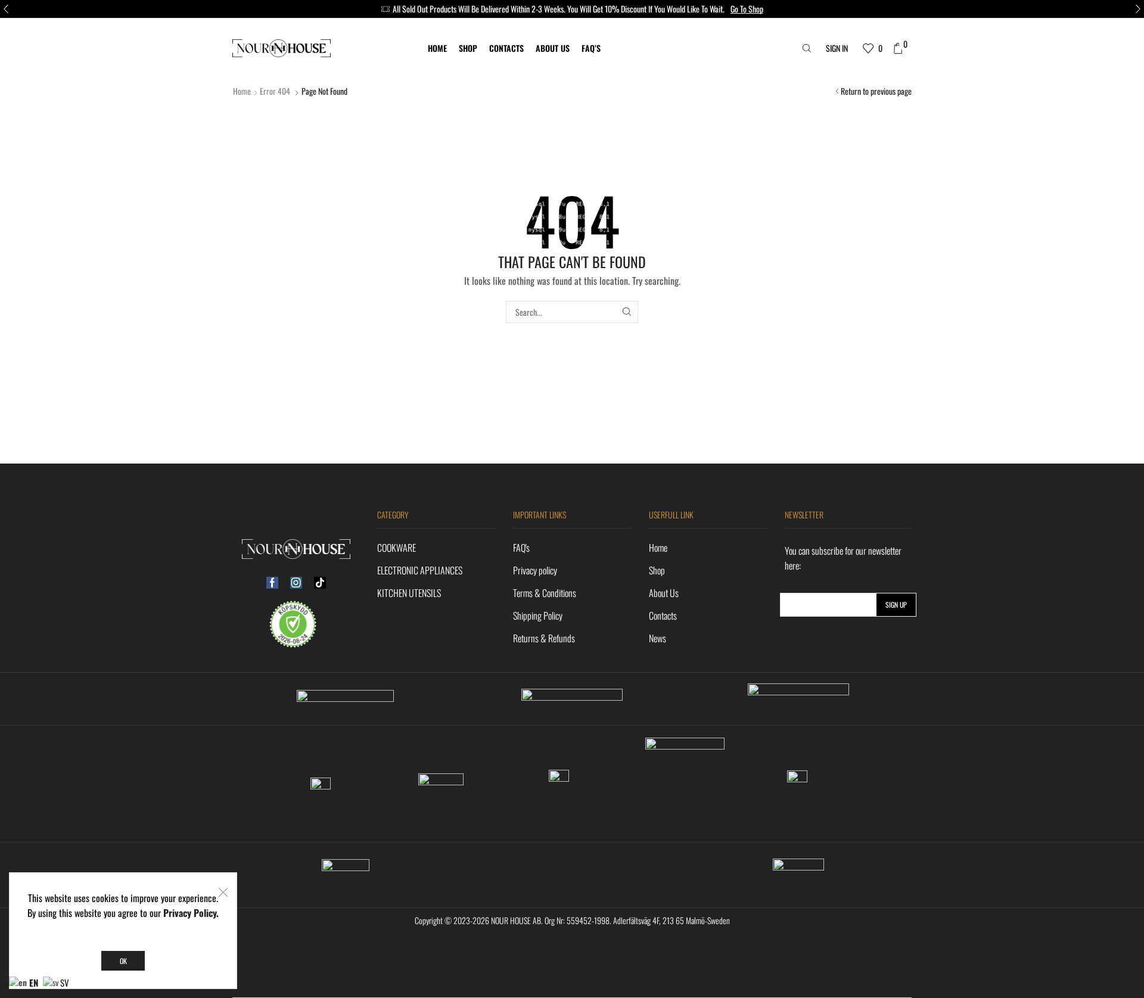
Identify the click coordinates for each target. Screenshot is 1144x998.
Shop (468, 48)
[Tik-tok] (320, 583)
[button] (6, 9)
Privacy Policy (189, 913)
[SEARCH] (627, 312)
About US (553, 48)
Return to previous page (876, 91)
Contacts (506, 48)
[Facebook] (272, 583)
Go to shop (746, 8)
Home (437, 48)
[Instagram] (296, 583)
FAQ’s (591, 48)
